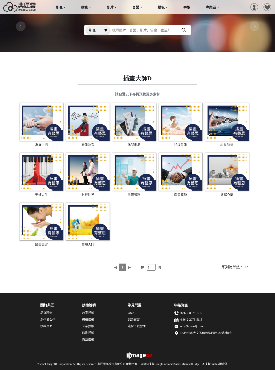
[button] (20, 26)
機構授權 (88, 319)
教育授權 (88, 312)
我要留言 (134, 319)
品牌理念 (46, 312)
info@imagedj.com (191, 326)
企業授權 (88, 326)
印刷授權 (88, 332)
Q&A (131, 312)
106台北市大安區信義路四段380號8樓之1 (206, 333)
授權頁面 (46, 326)
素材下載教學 (137, 326)
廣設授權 (88, 339)
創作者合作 (47, 319)
